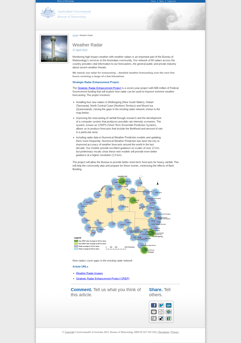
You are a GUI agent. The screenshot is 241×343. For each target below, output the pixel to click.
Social (75, 35)
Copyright (69, 332)
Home (153, 1)
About (161, 1)
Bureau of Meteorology (65, 1)
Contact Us (171, 1)
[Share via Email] (154, 313)
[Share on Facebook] (154, 307)
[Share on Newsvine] (168, 320)
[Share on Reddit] (161, 313)
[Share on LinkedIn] (168, 307)
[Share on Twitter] (161, 307)
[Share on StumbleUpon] (168, 313)
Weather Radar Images (89, 273)
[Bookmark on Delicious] (161, 320)
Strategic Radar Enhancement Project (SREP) (102, 278)
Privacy (175, 332)
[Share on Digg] (154, 320)
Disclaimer (163, 332)
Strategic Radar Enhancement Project (99, 87)
